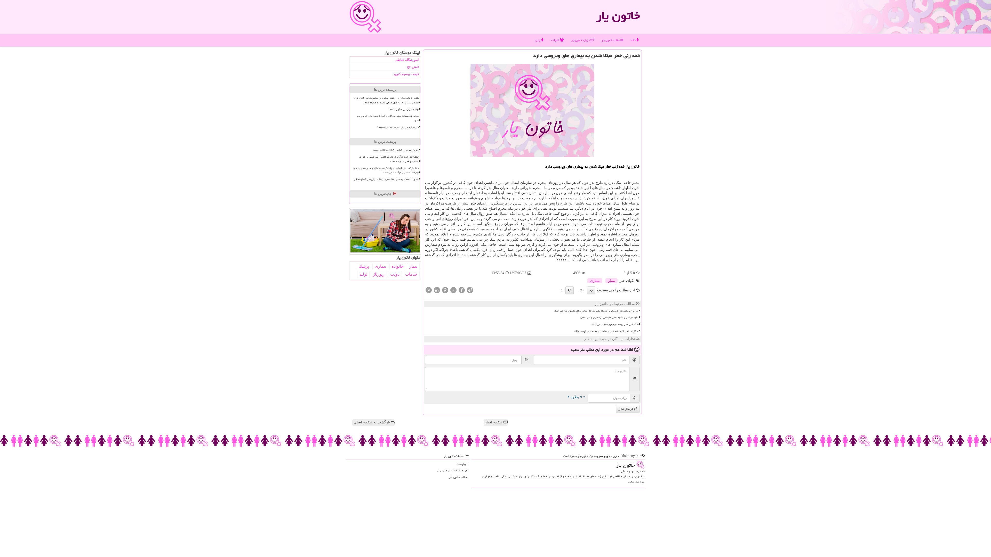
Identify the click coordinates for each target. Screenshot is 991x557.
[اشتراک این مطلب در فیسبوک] (461, 290)
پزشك (364, 266)
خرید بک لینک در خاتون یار (451, 470)
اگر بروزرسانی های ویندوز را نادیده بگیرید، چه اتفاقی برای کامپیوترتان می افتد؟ (596, 310)
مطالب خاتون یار (611, 40)
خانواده (555, 40)
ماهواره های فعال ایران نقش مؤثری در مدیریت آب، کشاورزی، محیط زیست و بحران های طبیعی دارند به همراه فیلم (386, 100)
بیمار (611, 281)
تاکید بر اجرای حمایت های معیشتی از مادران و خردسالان (609, 317)
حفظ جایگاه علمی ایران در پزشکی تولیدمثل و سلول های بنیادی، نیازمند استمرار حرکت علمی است (386, 170)
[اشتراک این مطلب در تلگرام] (470, 290)
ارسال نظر (626, 409)
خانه (633, 40)
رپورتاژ (379, 274)
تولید (363, 274)
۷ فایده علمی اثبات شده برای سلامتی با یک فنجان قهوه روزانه (606, 331)
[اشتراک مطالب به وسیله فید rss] (428, 290)
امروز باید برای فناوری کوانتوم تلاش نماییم (396, 150)
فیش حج (413, 67)
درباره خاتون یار (580, 40)
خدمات (411, 274)
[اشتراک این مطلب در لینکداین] (437, 290)
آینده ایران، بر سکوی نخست (404, 109)
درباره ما (462, 464)
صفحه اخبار (494, 422)
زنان (538, 40)
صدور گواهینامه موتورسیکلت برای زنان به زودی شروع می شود (388, 118)
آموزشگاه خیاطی (407, 60)
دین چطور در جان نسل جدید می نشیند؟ (398, 127)
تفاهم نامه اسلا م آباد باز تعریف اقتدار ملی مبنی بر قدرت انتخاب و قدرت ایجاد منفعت (389, 159)
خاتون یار (618, 15)
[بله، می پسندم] (591, 290)
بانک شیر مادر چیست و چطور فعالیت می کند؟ (615, 324)
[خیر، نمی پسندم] (569, 290)
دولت (394, 274)
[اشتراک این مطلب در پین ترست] (445, 290)
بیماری (595, 281)
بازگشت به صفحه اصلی (372, 422)
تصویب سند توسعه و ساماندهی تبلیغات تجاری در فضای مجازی (386, 179)
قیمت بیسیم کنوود (406, 74)
